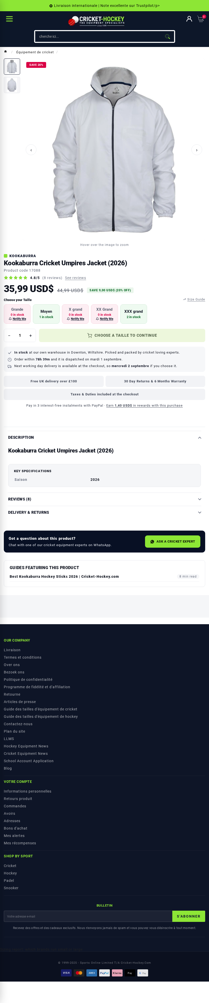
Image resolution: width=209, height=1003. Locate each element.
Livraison (12, 650)
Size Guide (196, 299)
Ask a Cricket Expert (175, 541)
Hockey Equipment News (26, 746)
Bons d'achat (16, 828)
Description (21, 437)
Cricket (10, 866)
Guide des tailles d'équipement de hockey (41, 716)
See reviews (75, 278)
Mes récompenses (20, 843)
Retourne (12, 694)
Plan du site (14, 731)
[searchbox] (98, 36)
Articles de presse (20, 702)
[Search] (167, 36)
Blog (8, 768)
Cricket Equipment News (26, 753)
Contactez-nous (18, 724)
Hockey (10, 873)
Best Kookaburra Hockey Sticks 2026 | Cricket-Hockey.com (64, 576)
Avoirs (9, 813)
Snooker (11, 888)
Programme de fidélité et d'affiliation (37, 687)
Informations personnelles (27, 791)
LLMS (9, 739)
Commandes (15, 806)
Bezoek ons (14, 672)
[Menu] (9, 18)
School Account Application (29, 761)
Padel (9, 881)
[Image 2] (12, 85)
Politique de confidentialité (28, 680)
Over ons (12, 665)
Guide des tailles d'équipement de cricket (40, 709)
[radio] (17, 314)
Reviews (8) (19, 499)
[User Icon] (189, 19)
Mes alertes (14, 836)
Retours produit (18, 799)
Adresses (12, 821)
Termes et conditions (23, 657)
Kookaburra (22, 256)
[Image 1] (12, 66)
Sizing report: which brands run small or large (41, 949)
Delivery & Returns (28, 512)
